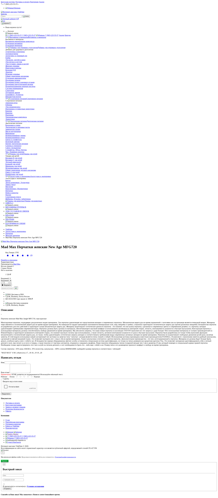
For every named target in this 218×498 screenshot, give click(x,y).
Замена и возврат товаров (15, 407)
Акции (41, 2)
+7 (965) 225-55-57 (28, 35)
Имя (2, 362)
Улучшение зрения (12, 93)
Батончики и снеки (12, 125)
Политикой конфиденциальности (65, 457)
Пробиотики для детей (14, 174)
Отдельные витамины (13, 43)
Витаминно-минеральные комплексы (19, 41)
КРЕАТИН (9, 215)
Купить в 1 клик (7, 288)
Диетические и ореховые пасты (17, 127)
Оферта (8, 411)
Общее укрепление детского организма (20, 170)
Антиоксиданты (11, 54)
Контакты (17, 442)
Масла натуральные (13, 131)
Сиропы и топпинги (13, 146)
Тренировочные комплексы (16, 117)
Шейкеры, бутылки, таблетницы (18, 199)
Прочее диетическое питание (16, 144)
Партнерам (34, 2)
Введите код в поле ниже (12, 381)
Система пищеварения (14, 88)
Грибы (7, 58)
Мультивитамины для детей (16, 168)
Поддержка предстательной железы (19, 84)
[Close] (3, 452)
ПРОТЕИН (9, 219)
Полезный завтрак (12, 142)
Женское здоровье (12, 66)
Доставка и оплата (22, 2)
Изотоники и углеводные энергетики (19, 109)
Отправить (7, 488)
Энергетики (10, 119)
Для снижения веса (12, 107)
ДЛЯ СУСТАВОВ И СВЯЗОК (17, 211)
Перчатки (9, 191)
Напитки (8, 113)
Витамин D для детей (13, 158)
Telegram (17, 8)
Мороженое (10, 133)
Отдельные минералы (13, 45)
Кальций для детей (12, 164)
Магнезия (9, 187)
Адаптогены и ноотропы (15, 52)
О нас (7, 420)
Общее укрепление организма (17, 76)
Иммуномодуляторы (13, 68)
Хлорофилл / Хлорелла (14, 95)
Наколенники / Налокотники (16, 189)
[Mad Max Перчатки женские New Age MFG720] (20, 241)
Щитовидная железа (13, 97)
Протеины (9, 115)
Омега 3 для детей (12, 172)
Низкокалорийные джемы (15, 135)
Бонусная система (8, 2)
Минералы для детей (13, 166)
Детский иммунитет (13, 162)
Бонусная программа (13, 405)
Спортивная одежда (13, 197)
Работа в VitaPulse (12, 426)
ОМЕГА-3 (9, 203)
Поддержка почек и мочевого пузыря (19, 82)
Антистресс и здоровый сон (16, 56)
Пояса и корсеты (11, 193)
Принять (4, 461)
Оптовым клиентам (13, 424)
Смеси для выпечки (13, 148)
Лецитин (8, 72)
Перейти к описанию (9, 260)
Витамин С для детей (13, 160)
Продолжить (6, 394)
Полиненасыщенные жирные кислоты (20, 86)
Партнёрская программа (14, 422)
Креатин (8, 111)
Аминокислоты (11, 103)
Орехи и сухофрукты (13, 140)
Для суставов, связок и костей (17, 64)
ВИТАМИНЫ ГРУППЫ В (15, 207)
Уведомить (7, 285)
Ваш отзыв (5, 372)
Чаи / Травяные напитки (14, 152)
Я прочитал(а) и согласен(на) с (23, 486)
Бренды (4, 14)
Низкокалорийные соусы (15, 138)
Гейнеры (8, 105)
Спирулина (9, 90)
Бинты (8, 180)
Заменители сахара (12, 129)
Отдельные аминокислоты (15, 78)
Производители (11, 428)
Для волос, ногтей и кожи (15, 60)
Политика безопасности (14, 409)
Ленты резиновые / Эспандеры (17, 182)
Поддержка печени (12, 80)
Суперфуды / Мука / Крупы (16, 150)
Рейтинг (4, 377)
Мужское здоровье (12, 74)
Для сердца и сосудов (13, 62)
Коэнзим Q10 (10, 70)
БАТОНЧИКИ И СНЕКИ (15, 223)
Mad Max (16, 264)
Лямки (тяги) (10, 185)
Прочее (8, 195)
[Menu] (6, 31)
